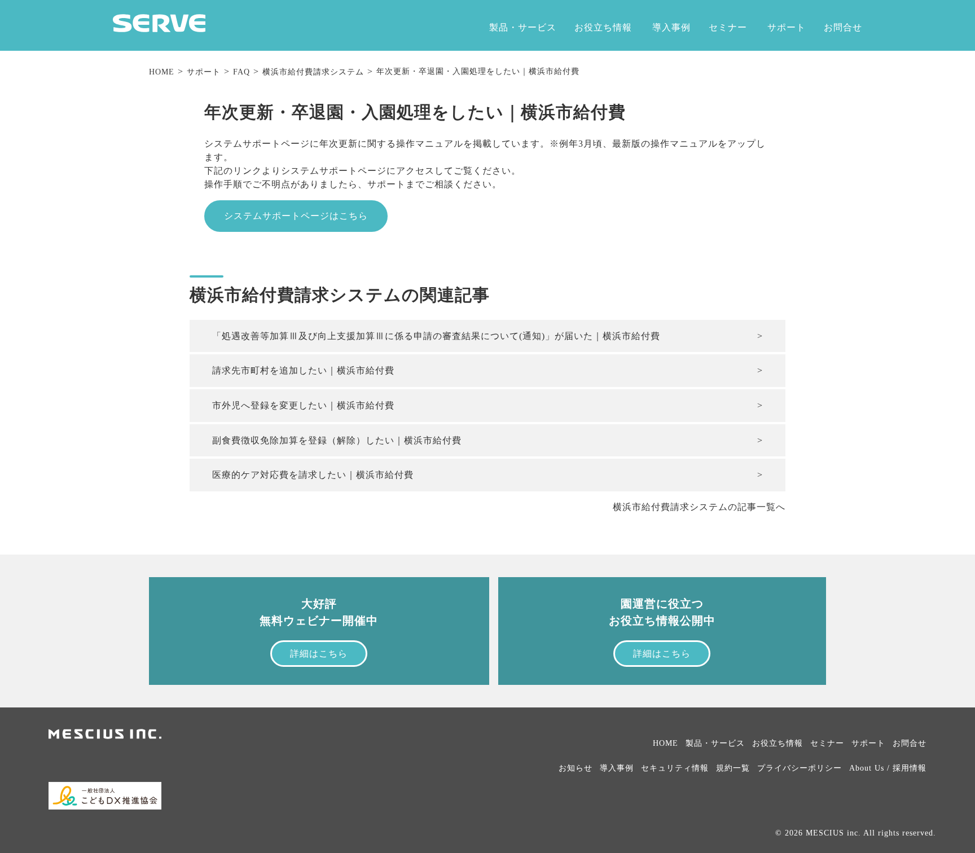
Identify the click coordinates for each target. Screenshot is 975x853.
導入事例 (671, 27)
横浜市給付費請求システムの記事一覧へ (699, 507)
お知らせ (575, 768)
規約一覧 (733, 768)
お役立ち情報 (603, 27)
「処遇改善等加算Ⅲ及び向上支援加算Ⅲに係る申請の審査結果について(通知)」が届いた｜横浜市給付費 (436, 336)
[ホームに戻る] (159, 29)
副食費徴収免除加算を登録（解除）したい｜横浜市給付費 (337, 440)
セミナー (728, 27)
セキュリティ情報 (675, 768)
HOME (161, 72)
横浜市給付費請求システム (313, 72)
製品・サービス (522, 27)
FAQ (241, 72)
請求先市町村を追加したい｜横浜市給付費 (303, 370)
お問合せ (843, 27)
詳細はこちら (319, 653)
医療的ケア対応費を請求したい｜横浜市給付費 (313, 475)
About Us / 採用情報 (887, 768)
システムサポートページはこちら (296, 216)
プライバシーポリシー (799, 768)
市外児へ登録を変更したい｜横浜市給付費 (303, 405)
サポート (786, 27)
